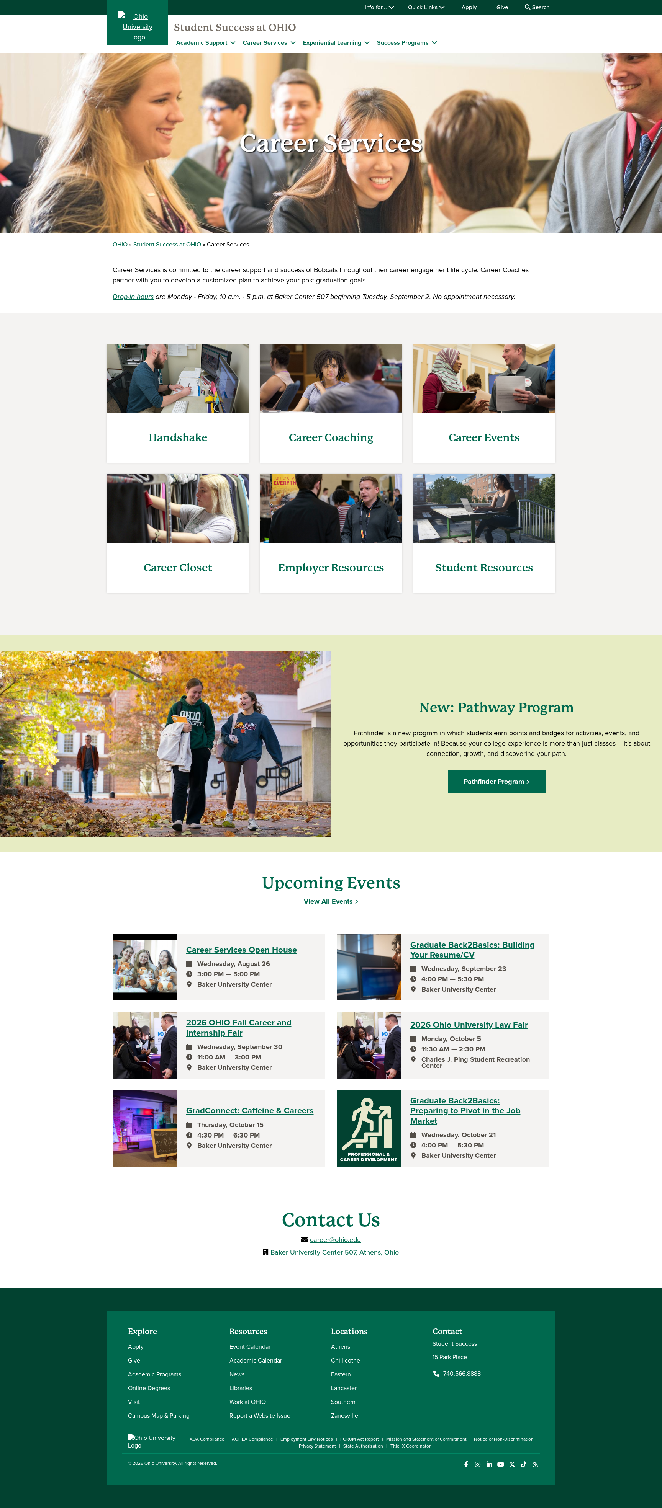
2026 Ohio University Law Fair (469, 1025)
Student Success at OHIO (235, 27)
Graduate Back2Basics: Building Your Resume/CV (472, 950)
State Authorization (363, 1446)
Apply (469, 7)
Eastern (341, 1374)
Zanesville (344, 1415)
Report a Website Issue (259, 1415)
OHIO (120, 244)
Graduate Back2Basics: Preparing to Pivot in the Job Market (465, 1111)
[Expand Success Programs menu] (434, 42)
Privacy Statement (317, 1446)
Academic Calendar (255, 1360)
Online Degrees (149, 1388)
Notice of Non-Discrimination (504, 1439)
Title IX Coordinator (410, 1446)
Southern (343, 1401)
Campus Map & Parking (159, 1415)
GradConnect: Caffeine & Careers (250, 1111)
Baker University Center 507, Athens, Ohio (334, 1252)
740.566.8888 (462, 1373)
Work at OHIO (247, 1401)
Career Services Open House (241, 950)
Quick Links (423, 7)
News (236, 1374)
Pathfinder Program (494, 782)
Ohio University (160, 1463)
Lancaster (344, 1388)
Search (540, 7)
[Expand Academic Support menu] (233, 42)
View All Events (328, 901)
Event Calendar (249, 1346)
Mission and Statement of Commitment (426, 1439)
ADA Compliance (207, 1439)
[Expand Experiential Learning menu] (367, 42)
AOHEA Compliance (252, 1439)
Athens (340, 1346)
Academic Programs (154, 1374)
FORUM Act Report (359, 1439)
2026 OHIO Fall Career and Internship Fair (239, 1028)
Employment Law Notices (306, 1439)
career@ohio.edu (335, 1240)
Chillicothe (345, 1360)
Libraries (240, 1388)
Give (502, 7)
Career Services (265, 42)
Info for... (376, 7)
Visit (134, 1401)
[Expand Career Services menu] (293, 42)
